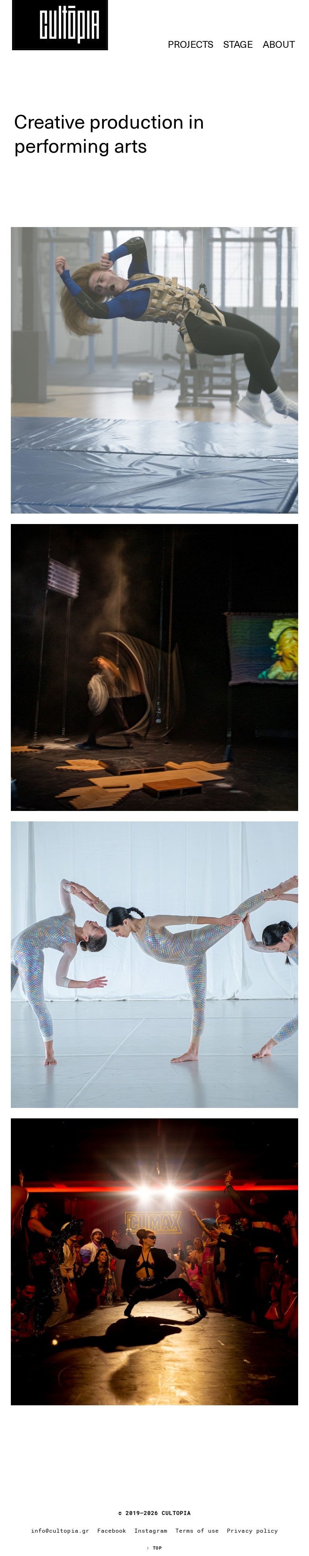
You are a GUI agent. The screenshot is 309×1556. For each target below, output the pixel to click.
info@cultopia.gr (60, 1530)
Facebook (111, 1530)
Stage (238, 44)
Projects (191, 44)
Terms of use (197, 1530)
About (279, 44)
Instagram (150, 1530)
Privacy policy (252, 1530)
